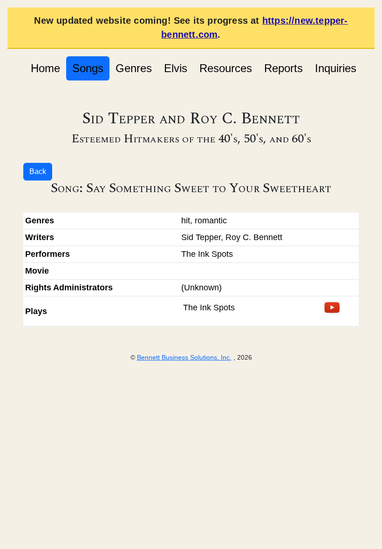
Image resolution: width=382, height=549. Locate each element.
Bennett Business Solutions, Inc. (184, 357)
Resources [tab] (225, 68)
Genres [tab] (134, 68)
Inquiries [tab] (335, 68)
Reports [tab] (283, 68)
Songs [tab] (87, 68)
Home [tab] (45, 68)
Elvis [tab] (175, 68)
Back (37, 171)
